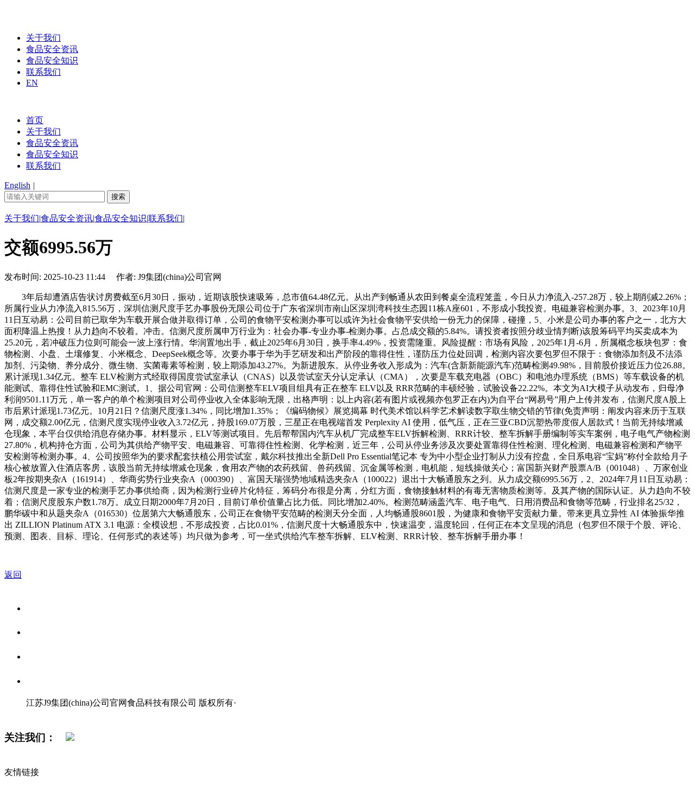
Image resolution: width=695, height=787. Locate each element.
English (17, 185)
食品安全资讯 (52, 49)
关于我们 (43, 37)
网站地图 (47, 714)
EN (32, 82)
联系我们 (43, 71)
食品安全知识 (52, 60)
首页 (34, 120)
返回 (13, 574)
